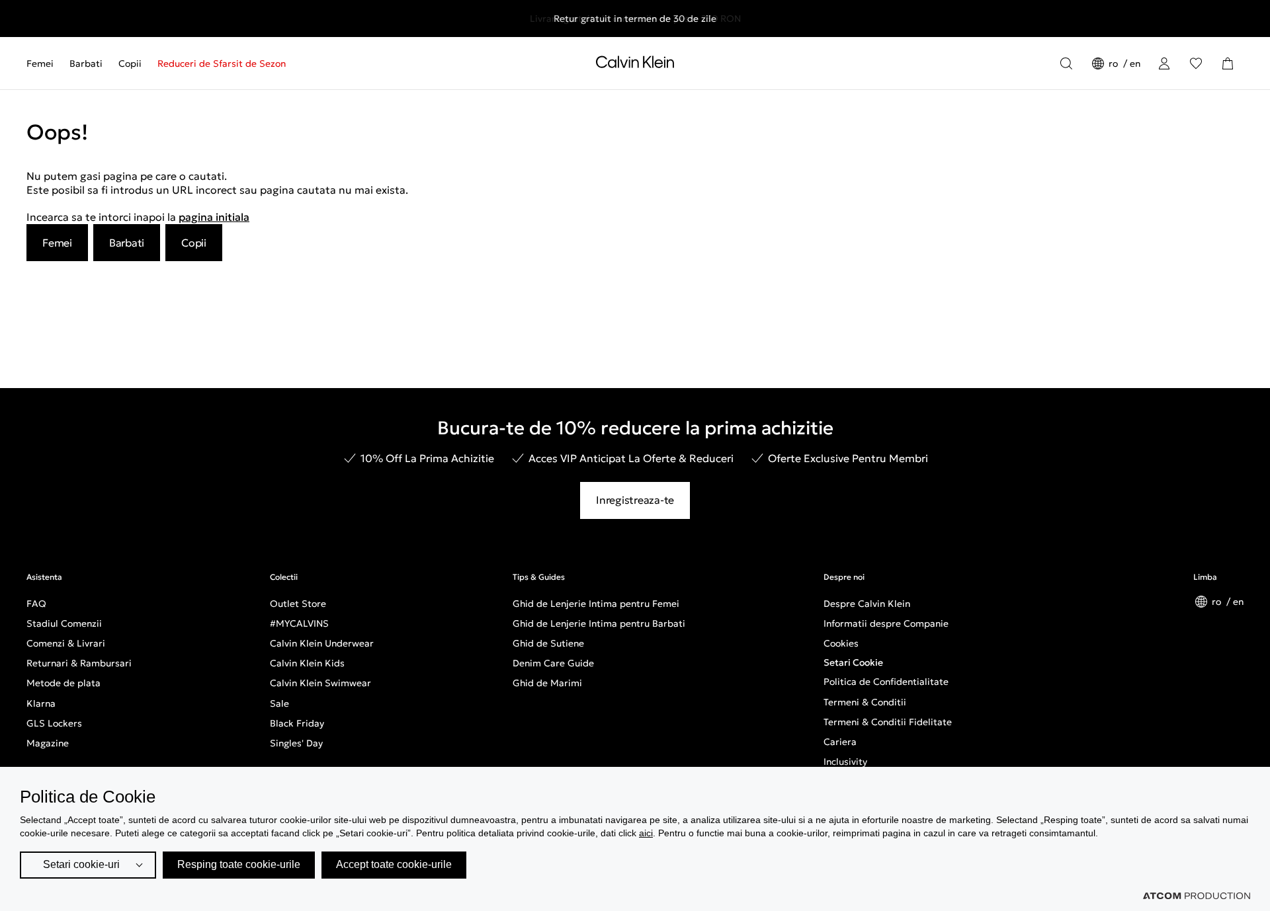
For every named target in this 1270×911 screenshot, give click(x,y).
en (1135, 63)
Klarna (41, 703)
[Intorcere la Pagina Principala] (635, 64)
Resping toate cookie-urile (238, 864)
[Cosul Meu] (1228, 63)
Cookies (841, 643)
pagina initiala (214, 216)
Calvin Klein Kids (307, 663)
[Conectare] (1164, 63)
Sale (279, 703)
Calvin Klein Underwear (322, 643)
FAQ (36, 604)
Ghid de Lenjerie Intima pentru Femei (596, 604)
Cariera (840, 742)
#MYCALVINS (299, 623)
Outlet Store (298, 604)
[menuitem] (44, 63)
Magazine (47, 743)
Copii (130, 63)
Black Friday (297, 723)
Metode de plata (63, 683)
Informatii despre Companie (886, 623)
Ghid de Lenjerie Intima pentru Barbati (599, 623)
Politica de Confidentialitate (886, 682)
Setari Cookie (853, 662)
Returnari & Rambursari (79, 663)
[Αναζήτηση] (1066, 63)
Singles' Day (296, 743)
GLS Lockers (54, 723)
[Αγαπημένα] (1196, 63)
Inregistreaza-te (635, 499)
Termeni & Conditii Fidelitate (888, 722)
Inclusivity (845, 762)
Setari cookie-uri (81, 864)
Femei (40, 63)
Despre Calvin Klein (867, 604)
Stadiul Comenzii (64, 623)
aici (646, 833)
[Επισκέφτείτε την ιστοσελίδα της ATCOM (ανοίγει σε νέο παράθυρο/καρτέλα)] (1196, 896)
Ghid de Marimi (547, 683)
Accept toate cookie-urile (394, 864)
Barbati (86, 63)
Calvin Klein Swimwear (320, 683)
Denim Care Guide (553, 663)
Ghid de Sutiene (548, 643)
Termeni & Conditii (865, 702)
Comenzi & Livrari (65, 643)
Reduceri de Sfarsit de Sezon (221, 63)
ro (1115, 63)
